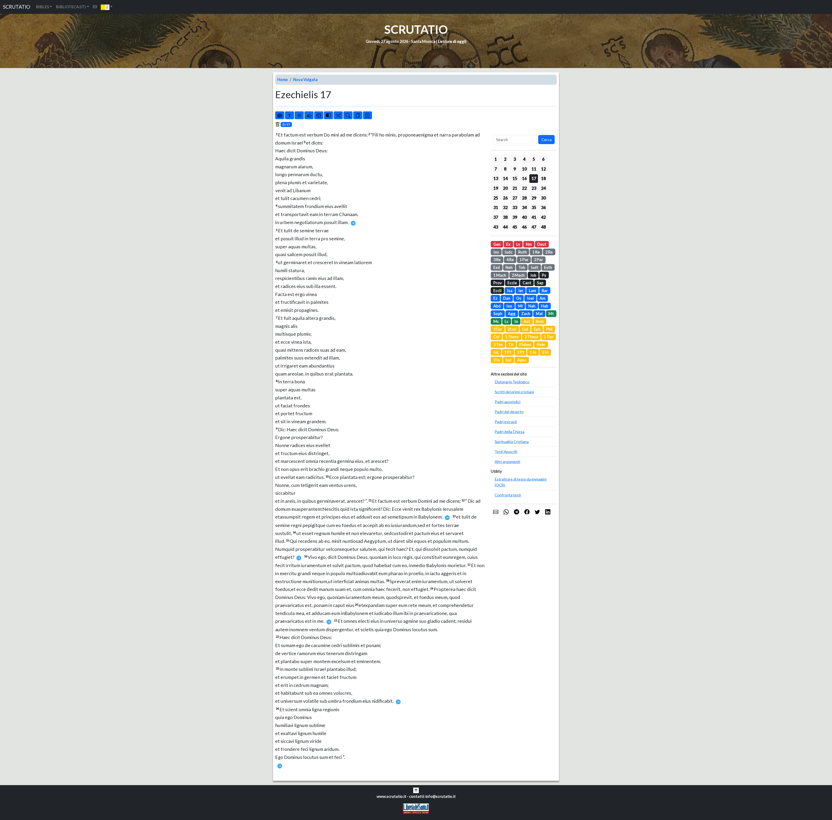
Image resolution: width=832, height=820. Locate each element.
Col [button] (496, 336)
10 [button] (524, 168)
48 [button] (543, 226)
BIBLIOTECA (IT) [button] (71, 6)
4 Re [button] (510, 259)
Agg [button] (511, 313)
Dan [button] (506, 298)
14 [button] (505, 178)
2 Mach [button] (518, 275)
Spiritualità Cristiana (512, 441)
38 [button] (505, 217)
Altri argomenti (507, 461)
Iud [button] (508, 360)
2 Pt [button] (520, 352)
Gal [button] (525, 329)
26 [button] (505, 197)
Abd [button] (497, 306)
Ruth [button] (522, 252)
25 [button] (495, 197)
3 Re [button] (497, 259)
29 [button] (533, 197)
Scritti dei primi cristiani (514, 391)
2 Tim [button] (498, 344)
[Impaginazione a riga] (299, 115)
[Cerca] (348, 115)
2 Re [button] (549, 252)
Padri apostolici (507, 401)
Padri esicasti (506, 421)
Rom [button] (540, 321)
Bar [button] (545, 290)
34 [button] (524, 207)
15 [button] (514, 178)
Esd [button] (496, 267)
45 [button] (514, 226)
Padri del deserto (509, 411)
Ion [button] (509, 306)
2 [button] (505, 159)
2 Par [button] (538, 259)
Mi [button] (520, 306)
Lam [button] (532, 290)
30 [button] (543, 197)
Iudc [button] (508, 252)
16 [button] (524, 178)
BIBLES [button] (42, 6)
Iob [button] (533, 275)
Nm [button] (529, 244)
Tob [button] (521, 267)
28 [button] (524, 197)
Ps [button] (544, 275)
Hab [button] (544, 306)
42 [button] (543, 217)
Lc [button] (507, 321)
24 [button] (543, 188)
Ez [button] (495, 298)
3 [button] (515, 159)
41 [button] (533, 217)
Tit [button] (511, 344)
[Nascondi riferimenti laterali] (309, 115)
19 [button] (495, 188)
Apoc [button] (521, 360)
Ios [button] (496, 252)
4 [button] (524, 159)
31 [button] (495, 207)
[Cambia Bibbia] (338, 115)
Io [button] (516, 321)
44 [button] (505, 226)
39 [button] (514, 217)
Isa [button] (509, 290)
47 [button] (533, 226)
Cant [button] (527, 282)
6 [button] (543, 159)
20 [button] (505, 188)
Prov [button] (497, 282)
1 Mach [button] (499, 275)
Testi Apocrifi (506, 451)
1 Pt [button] (507, 352)
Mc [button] (496, 321)
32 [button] (505, 207)
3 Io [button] (496, 360)
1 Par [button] (524, 259)
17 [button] (533, 178)
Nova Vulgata (305, 79)
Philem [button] (525, 344)
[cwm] (95, 7)
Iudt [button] (534, 267)
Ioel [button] (530, 298)
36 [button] (543, 207)
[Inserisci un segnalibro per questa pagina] (367, 115)
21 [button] (514, 188)
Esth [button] (548, 267)
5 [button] (534, 159)
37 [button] (495, 217)
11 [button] (533, 168)
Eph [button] (537, 329)
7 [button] (495, 168)
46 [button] (524, 226)
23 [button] (533, 188)
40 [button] (524, 217)
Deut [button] (541, 244)
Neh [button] (509, 267)
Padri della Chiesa (509, 431)
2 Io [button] (545, 352)
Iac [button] (496, 352)
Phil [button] (549, 329)
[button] (107, 7)
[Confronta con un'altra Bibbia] (328, 115)
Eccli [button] (497, 290)
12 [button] (543, 168)
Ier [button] (520, 290)
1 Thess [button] (512, 336)
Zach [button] (525, 313)
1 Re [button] (536, 252)
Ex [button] (508, 244)
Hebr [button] (541, 344)
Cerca (546, 139)
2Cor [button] (512, 329)
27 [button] (514, 197)
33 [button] (514, 207)
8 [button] (505, 168)
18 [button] (543, 178)
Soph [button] (497, 313)
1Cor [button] (497, 329)
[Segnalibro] (357, 115)
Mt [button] (551, 313)
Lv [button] (518, 244)
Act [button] (527, 321)
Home (282, 79)
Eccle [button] (512, 282)
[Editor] (318, 115)
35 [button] (533, 207)
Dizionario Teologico (512, 381)
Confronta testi (508, 495)
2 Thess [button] (531, 336)
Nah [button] (531, 306)
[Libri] (279, 115)
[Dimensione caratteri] (289, 115)
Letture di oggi (451, 41)
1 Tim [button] (548, 336)
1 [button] (495, 159)
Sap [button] (540, 282)
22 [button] (524, 188)
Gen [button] (496, 244)
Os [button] (518, 298)
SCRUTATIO (16, 7)
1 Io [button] (533, 352)
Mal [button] (539, 313)
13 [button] (495, 178)
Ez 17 (286, 124)
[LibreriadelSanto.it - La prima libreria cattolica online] (416, 808)
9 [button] (515, 168)
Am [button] (542, 298)
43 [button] (495, 226)
